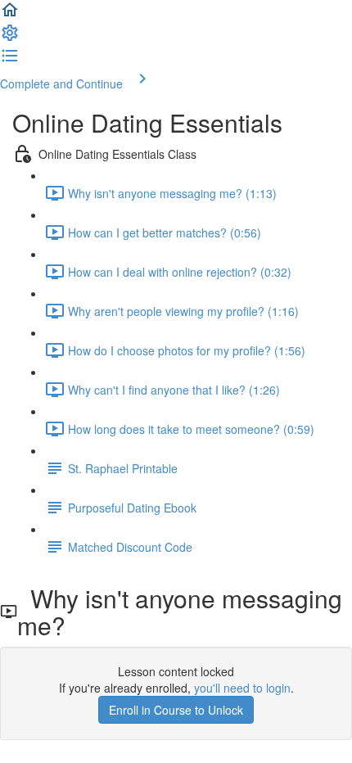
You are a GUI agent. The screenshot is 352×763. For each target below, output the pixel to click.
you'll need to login (242, 687)
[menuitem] (10, 37)
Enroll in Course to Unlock (176, 710)
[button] (10, 15)
